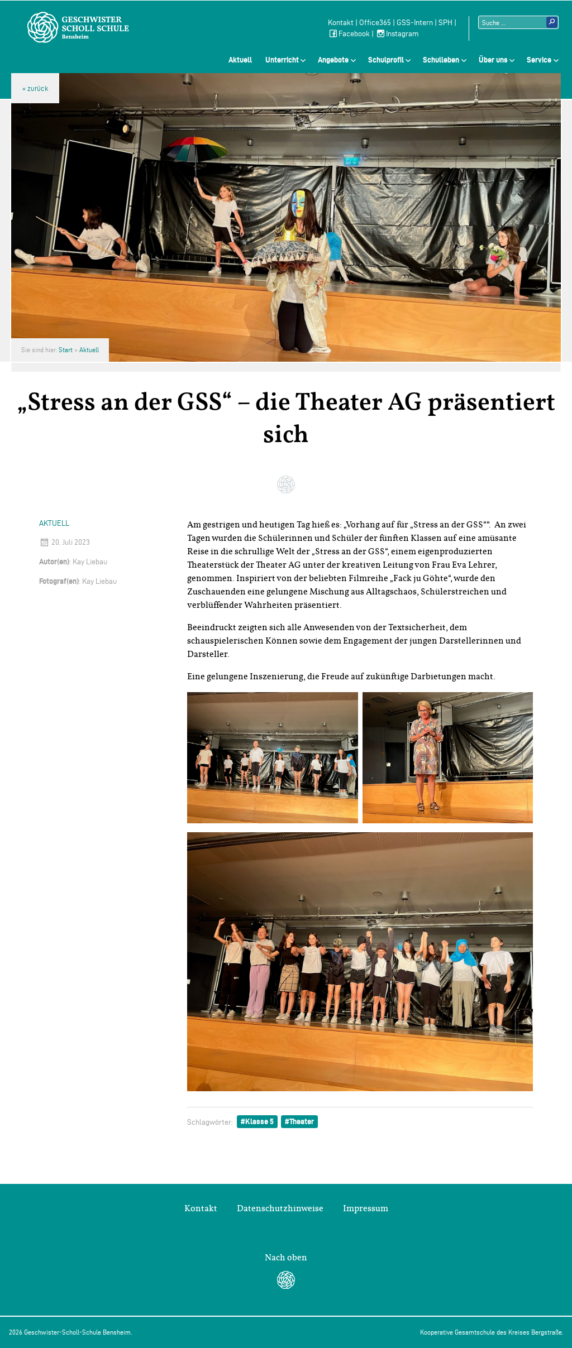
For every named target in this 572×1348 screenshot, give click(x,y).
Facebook (354, 34)
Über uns (493, 59)
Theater (301, 1121)
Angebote (333, 59)
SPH (445, 22)
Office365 (375, 22)
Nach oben (286, 1257)
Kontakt (341, 22)
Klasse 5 (259, 1121)
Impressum (365, 1208)
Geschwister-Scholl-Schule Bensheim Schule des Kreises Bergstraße (78, 27)
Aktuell (240, 59)
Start (66, 349)
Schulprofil (386, 59)
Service (539, 59)
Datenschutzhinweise (280, 1208)
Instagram (402, 34)
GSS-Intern (415, 22)
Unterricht (282, 59)
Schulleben (441, 59)
